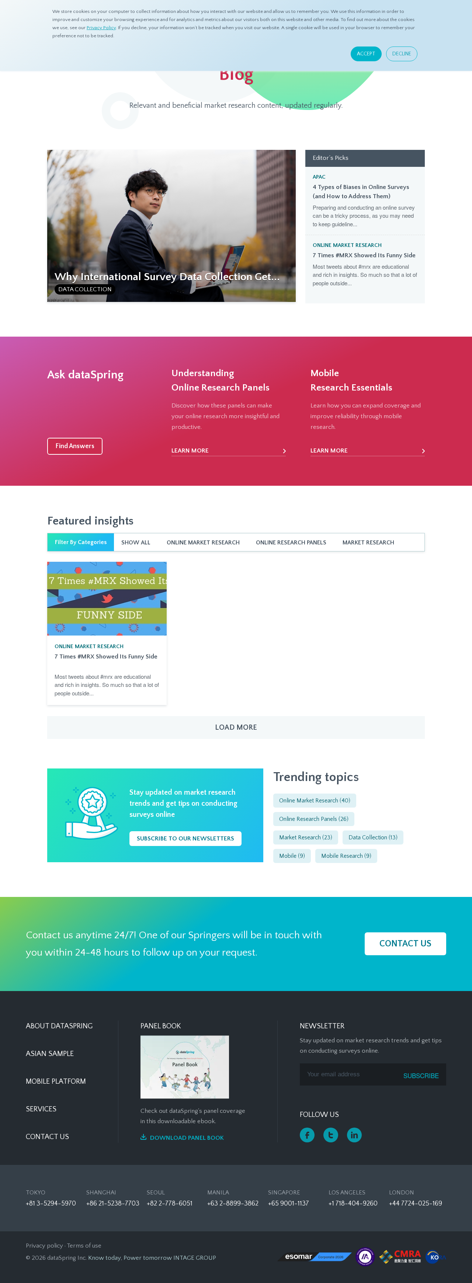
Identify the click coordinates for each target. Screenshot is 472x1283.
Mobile (292, 856)
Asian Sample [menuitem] (50, 1054)
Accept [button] (366, 54)
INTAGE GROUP (194, 1258)
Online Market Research (347, 245)
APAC (319, 177)
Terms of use (84, 1245)
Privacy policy (44, 1245)
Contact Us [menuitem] (47, 1137)
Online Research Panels (291, 542)
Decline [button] (401, 54)
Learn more (190, 450)
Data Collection (85, 289)
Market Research (368, 542)
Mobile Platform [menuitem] (56, 1081)
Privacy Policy (101, 27)
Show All (135, 542)
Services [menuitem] (41, 1109)
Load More (236, 727)
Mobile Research (346, 856)
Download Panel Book (187, 1138)
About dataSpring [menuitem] (59, 1026)
